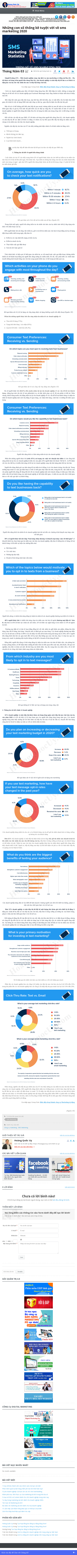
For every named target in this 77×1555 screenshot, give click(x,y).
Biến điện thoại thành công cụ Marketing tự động (57, 87)
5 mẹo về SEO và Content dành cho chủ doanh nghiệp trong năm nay (25, 1497)
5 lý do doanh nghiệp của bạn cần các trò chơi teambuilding (22, 1491)
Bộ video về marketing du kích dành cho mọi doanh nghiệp (21, 1506)
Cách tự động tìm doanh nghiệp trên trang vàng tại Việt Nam (37, 1532)
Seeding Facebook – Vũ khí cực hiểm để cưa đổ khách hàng (37, 1177)
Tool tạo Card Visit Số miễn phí (23, 19)
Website (14, 1235)
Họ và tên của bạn (10, 1225)
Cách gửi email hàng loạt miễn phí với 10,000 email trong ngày (61, 1177)
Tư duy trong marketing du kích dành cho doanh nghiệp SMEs (22, 1500)
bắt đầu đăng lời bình (61, 1200)
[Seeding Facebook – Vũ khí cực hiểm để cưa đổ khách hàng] (38, 1158)
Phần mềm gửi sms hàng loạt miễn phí (29, 17)
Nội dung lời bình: (10, 1244)
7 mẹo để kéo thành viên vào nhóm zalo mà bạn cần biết (21, 1486)
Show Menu (39, 11)
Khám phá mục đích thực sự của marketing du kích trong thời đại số (25, 1494)
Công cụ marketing (10, 1128)
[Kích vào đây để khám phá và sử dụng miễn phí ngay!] (53, 3)
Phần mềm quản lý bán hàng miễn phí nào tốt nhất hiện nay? (22, 1489)
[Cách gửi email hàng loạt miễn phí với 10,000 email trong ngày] (62, 1158)
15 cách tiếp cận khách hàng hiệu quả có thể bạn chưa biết (22, 1509)
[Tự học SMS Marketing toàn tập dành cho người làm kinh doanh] (14, 1158)
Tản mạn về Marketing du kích (12, 1503)
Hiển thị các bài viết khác (67, 1135)
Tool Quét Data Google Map (55, 19)
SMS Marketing (11, 1119)
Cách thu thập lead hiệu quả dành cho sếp (16, 1511)
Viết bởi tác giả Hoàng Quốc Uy (42, 71)
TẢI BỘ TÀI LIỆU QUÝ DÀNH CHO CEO (21, 21)
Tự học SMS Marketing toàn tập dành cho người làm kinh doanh (14, 1177)
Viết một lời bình (70, 1187)
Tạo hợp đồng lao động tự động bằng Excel (31, 1523)
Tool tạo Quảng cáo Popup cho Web (51, 18)
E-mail (14, 1230)
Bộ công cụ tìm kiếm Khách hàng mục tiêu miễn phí (51, 21)
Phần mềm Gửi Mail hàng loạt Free (26, 18)
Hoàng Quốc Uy (7, 1523)
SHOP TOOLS (40, 19)
